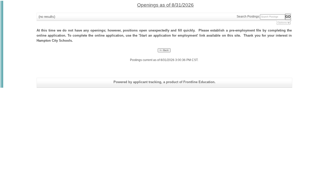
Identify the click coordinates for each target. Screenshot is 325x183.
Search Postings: (248, 16)
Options (282, 22)
